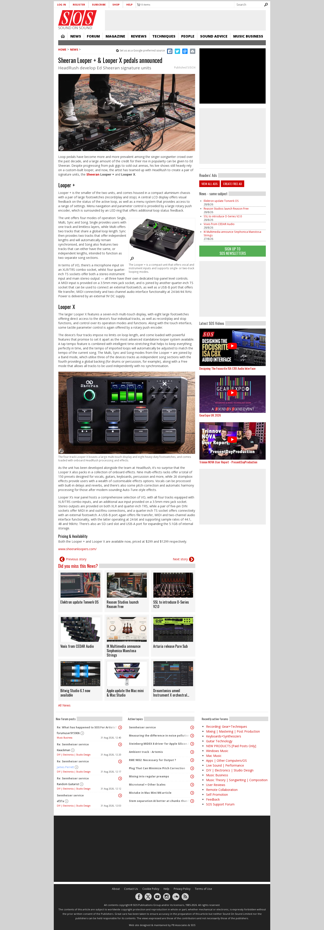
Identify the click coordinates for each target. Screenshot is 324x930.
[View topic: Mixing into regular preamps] (192, 776)
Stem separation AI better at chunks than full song (160, 801)
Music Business (248, 36)
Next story (180, 559)
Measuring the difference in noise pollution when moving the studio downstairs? (160, 735)
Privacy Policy (182, 889)
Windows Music (217, 751)
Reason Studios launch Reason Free (226, 208)
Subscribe (99, 4)
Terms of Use (203, 889)
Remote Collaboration (222, 790)
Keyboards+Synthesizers (223, 736)
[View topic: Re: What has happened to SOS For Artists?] (120, 727)
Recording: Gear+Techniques (226, 726)
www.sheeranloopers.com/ (77, 549)
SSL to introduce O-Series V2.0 (223, 216)
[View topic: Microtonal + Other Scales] (192, 785)
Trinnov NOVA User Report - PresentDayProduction (228, 462)
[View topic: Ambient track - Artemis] (192, 752)
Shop (115, 4)
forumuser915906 (68, 733)
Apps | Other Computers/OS (226, 760)
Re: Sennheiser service (73, 744)
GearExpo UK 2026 (210, 415)
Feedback (213, 799)
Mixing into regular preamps (149, 776)
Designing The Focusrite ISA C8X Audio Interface (227, 368)
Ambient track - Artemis (146, 752)
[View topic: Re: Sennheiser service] (120, 744)
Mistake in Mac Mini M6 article (150, 793)
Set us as (142, 50)
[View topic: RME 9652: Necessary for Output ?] (192, 760)
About (116, 889)
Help (129, 4)
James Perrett (65, 767)
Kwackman (63, 750)
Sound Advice (213, 36)
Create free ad (232, 183)
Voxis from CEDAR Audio (219, 224)
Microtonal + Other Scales (147, 784)
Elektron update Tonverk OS (221, 201)
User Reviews (215, 785)
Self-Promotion (217, 794)
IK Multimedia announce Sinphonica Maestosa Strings (232, 233)
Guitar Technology (219, 741)
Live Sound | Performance (225, 765)
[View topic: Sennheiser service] (120, 795)
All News (64, 705)
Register (79, 4)
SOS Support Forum (220, 804)
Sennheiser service (70, 795)
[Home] (77, 18)
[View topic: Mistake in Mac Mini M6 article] (192, 793)
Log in (61, 4)
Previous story (76, 559)
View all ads (209, 183)
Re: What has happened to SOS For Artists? (87, 727)
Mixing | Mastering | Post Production (233, 731)
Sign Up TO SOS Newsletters (233, 251)
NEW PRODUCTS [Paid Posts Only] (231, 746)
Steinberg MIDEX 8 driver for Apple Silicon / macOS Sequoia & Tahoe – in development (160, 744)
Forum (93, 36)
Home (62, 36)
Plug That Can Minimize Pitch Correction (157, 768)
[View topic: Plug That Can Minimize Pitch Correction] (192, 768)
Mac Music (214, 756)
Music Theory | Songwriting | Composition (237, 780)
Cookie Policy (150, 889)
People (187, 36)
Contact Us (131, 889)
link (80, 591)
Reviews (139, 36)
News (75, 36)
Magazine (115, 36)
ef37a (60, 801)
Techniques (163, 36)
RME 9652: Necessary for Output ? (152, 760)
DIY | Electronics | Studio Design (74, 754)
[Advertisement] (232, 288)
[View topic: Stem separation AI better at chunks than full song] (192, 801)
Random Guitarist (68, 784)
